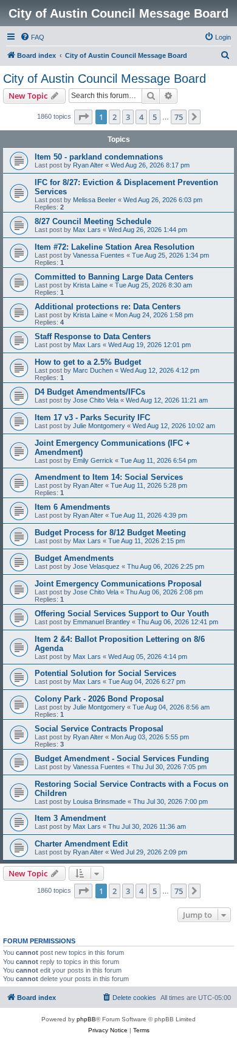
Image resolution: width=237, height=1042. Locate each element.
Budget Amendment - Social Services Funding (122, 758)
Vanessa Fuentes (99, 255)
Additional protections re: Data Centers (107, 306)
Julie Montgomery (99, 425)
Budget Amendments (74, 558)
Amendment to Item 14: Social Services (109, 477)
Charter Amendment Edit (81, 843)
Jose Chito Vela (95, 400)
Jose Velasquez (96, 566)
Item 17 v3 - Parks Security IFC (92, 417)
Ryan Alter (88, 165)
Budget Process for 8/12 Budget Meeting (110, 532)
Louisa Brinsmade (99, 801)
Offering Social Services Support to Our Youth (122, 613)
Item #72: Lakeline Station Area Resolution (114, 247)
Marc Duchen (93, 370)
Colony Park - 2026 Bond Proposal (99, 698)
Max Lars (87, 229)
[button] (83, 117)
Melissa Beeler (94, 199)
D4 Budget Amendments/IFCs (90, 391)
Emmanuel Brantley (101, 621)
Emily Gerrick (93, 460)
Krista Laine (90, 285)
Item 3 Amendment (70, 818)
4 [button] (141, 116)
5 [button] (155, 116)
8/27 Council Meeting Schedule (93, 221)
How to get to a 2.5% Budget (88, 362)
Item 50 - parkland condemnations (99, 156)
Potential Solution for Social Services (105, 673)
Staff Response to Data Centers (93, 336)
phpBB (86, 1019)
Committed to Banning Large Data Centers (114, 276)
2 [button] (114, 116)
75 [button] (178, 116)
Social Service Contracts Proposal (99, 728)
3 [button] (128, 116)
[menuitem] (32, 37)
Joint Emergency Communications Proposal (118, 583)
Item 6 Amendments (72, 507)
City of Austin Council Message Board (104, 78)
